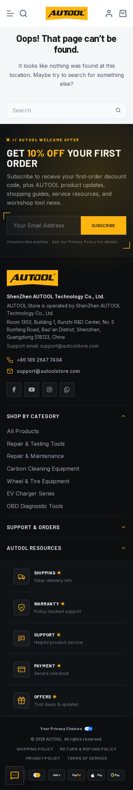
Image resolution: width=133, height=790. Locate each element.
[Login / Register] (109, 13)
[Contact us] (14, 775)
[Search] (23, 13)
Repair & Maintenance (35, 456)
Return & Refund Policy (88, 748)
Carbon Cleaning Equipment (43, 468)
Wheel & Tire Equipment (38, 481)
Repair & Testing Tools (36, 443)
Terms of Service (87, 758)
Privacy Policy (43, 758)
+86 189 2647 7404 (39, 360)
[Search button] (118, 110)
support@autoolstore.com (48, 371)
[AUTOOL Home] (67, 278)
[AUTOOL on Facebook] (14, 389)
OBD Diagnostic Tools (35, 506)
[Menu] (10, 13)
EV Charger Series (31, 493)
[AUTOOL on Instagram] (49, 389)
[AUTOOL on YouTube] (32, 389)
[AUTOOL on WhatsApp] (67, 389)
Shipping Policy (35, 748)
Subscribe (103, 225)
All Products (23, 431)
